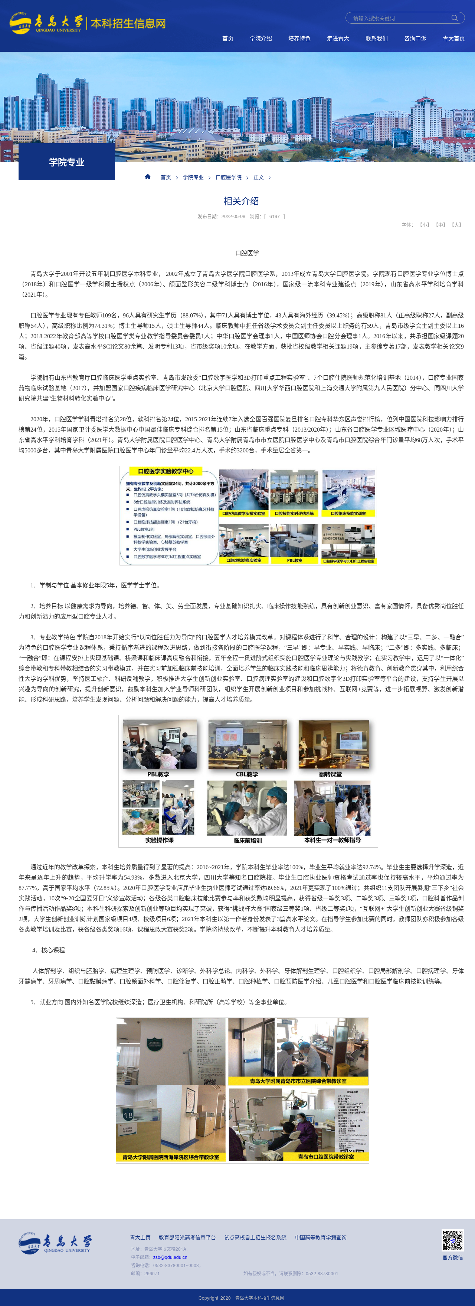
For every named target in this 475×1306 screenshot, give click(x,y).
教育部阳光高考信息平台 (187, 1237)
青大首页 (454, 38)
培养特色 (299, 38)
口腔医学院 (229, 177)
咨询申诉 (415, 38)
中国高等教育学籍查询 (321, 1237)
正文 (258, 177)
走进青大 (338, 38)
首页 (227, 38)
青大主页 (140, 1237)
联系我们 (377, 38)
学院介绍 (261, 38)
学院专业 (193, 177)
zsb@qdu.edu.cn (170, 1257)
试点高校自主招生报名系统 (255, 1237)
